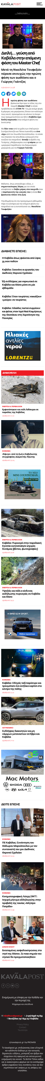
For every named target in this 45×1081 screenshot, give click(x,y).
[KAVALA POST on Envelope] (12, 985)
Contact (22, 1027)
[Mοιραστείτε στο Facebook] (8, 94)
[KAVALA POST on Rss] (17, 985)
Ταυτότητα (22, 1030)
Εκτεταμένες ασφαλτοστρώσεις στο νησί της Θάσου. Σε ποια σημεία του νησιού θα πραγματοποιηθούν (22, 953)
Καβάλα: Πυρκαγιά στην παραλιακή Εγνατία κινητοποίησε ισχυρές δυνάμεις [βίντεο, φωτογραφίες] (22, 546)
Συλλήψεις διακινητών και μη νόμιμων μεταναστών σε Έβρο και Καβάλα (20, 734)
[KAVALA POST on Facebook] (3, 985)
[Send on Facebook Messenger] (14, 94)
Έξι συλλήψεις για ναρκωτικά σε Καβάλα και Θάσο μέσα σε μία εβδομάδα (19, 284)
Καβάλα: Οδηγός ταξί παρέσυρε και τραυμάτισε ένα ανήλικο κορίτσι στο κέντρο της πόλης (22, 686)
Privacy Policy (23, 1025)
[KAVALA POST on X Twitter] (8, 985)
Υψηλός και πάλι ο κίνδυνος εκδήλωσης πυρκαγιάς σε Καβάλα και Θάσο (21, 594)
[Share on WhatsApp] (19, 94)
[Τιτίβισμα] (3, 94)
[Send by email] (24, 94)
